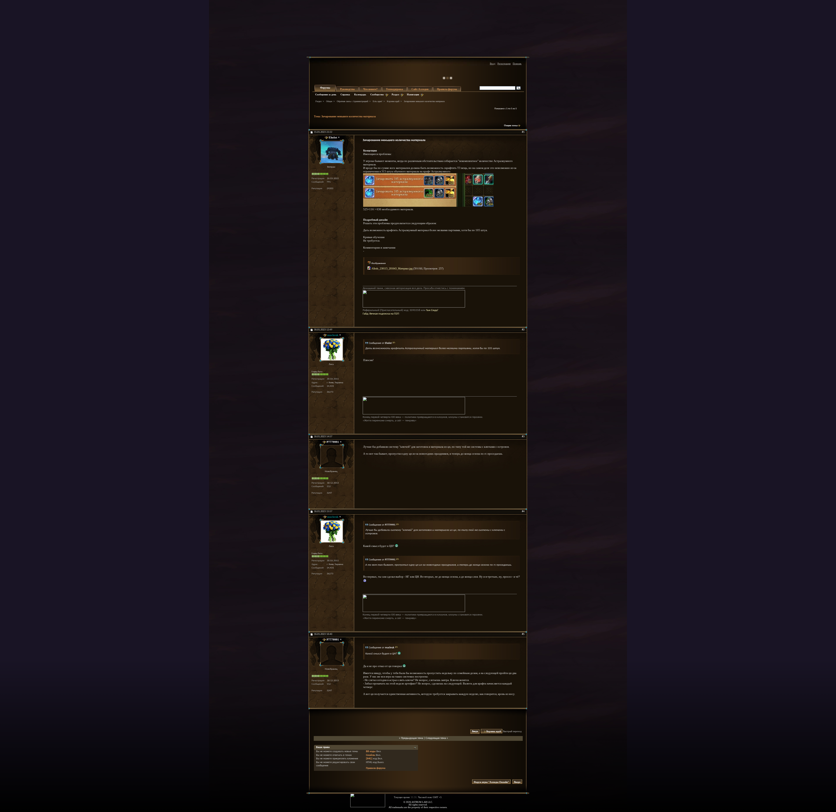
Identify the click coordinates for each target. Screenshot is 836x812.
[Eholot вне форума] (331, 152)
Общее (329, 101)
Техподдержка (394, 89)
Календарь (360, 94)
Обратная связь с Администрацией (352, 101)
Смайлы (370, 755)
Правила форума (447, 89)
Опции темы (511, 125)
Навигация (413, 94)
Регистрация (504, 63)
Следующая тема (436, 738)
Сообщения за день (325, 94)
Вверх (475, 731)
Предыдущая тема (412, 738)
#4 (523, 511)
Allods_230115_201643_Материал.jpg (392, 268)
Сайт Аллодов (419, 89)
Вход (492, 63)
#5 (523, 634)
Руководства (347, 89)
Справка (345, 94)
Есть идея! (377, 101)
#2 (523, 329)
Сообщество (377, 94)
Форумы (325, 87)
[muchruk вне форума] (331, 349)
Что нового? (370, 89)
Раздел (395, 94)
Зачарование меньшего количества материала (348, 116)
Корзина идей (393, 101)
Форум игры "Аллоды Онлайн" (491, 782)
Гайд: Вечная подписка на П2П (381, 313)
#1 (523, 132)
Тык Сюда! (432, 310)
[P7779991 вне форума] (331, 456)
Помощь (517, 63)
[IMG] (369, 758)
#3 (523, 436)
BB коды (371, 751)
